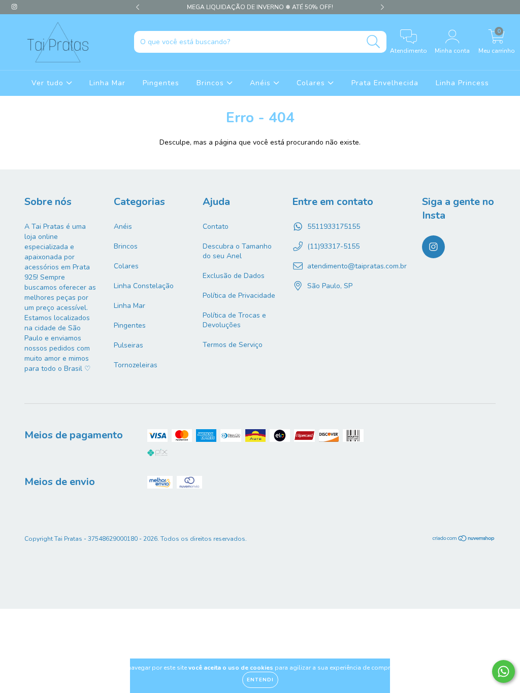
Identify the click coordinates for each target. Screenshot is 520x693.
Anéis (261, 83)
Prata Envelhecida (384, 83)
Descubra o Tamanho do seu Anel (237, 251)
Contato (216, 226)
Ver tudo (48, 83)
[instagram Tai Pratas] (14, 7)
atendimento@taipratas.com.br (357, 266)
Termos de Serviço (233, 345)
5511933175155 (333, 226)
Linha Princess (462, 83)
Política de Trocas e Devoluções (234, 320)
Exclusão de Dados (234, 276)
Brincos (211, 83)
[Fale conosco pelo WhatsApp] (503, 671)
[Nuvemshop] (464, 540)
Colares (312, 83)
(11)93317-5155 (333, 246)
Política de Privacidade (239, 295)
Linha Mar (107, 83)
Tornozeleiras (135, 365)
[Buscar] (373, 42)
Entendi (260, 679)
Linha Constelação (144, 286)
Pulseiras (128, 345)
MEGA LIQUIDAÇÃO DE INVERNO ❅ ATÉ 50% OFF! (260, 7)
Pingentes (161, 83)
